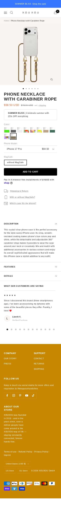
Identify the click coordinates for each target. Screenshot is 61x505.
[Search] (11, 12)
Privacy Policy (41, 452)
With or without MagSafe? (22, 197)
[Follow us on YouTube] (26, 395)
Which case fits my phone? (23, 203)
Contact (39, 358)
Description (11, 224)
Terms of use (10, 452)
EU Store (24, 471)
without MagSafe (15, 162)
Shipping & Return (19, 191)
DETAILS (8, 276)
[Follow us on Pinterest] (20, 395)
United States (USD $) (16, 464)
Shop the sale (39, 4)
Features (9, 267)
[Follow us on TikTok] (33, 395)
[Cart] (55, 12)
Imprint (7, 455)
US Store (10, 471)
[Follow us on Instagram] (13, 395)
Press (7, 364)
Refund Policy (25, 452)
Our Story (10, 358)
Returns (39, 364)
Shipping (39, 369)
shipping (42, 105)
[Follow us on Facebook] (7, 395)
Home (6, 21)
